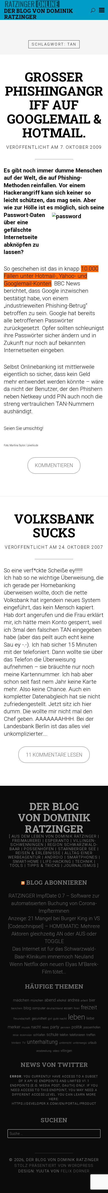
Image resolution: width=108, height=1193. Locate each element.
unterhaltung (42, 1042)
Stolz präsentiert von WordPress (54, 1165)
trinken (16, 1043)
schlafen (39, 1035)
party (54, 1027)
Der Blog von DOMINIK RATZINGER (38, 13)
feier (77, 1008)
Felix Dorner (75, 1171)
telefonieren (77, 1035)
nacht (36, 1027)
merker (14, 1027)
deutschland (55, 1008)
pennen (65, 1027)
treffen (90, 1035)
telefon (64, 1035)
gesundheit (39, 1018)
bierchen (16, 1008)
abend (50, 1000)
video (56, 1051)
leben (76, 1017)
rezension (26, 1035)
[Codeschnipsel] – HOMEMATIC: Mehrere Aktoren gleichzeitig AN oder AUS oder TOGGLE (54, 933)
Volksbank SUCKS (54, 525)
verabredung (43, 1051)
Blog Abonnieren (56, 882)
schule (52, 1034)
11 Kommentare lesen (54, 755)
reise (16, 1035)
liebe (90, 1018)
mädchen (21, 1000)
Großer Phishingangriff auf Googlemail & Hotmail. (54, 104)
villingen (66, 1051)
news (45, 1027)
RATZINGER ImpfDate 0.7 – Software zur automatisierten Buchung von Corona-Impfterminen (54, 903)
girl (50, 1018)
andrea (73, 1000)
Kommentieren (54, 465)
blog (27, 1008)
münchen (36, 1000)
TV (24, 1043)
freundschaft (22, 1018)
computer (38, 1008)
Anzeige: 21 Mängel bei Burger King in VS (54, 918)
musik (26, 1027)
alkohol (61, 1000)
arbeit (84, 1000)
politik (77, 1027)
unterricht (65, 1043)
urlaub (92, 1043)
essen (68, 1008)
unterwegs (80, 1043)
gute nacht (60, 1018)
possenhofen (91, 1027)
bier (92, 1000)
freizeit (89, 1007)
